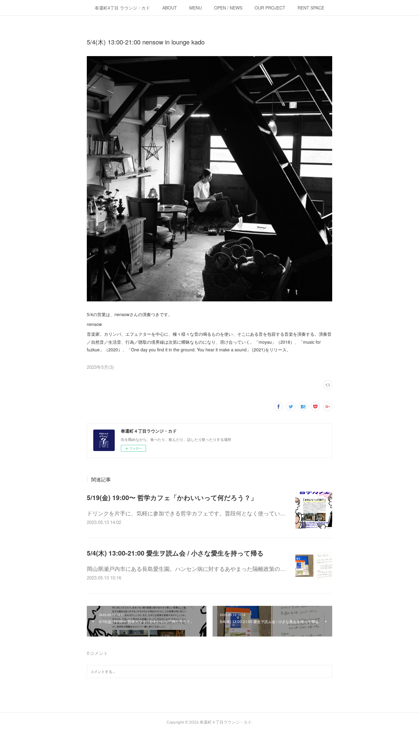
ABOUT (169, 8)
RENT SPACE (311, 8)
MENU (195, 8)
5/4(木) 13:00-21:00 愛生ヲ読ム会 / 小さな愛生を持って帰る (175, 552)
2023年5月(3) (100, 367)
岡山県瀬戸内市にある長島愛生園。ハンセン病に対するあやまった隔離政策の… (186, 568)
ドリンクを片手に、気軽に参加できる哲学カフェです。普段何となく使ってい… (186, 513)
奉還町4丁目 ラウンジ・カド (122, 8)
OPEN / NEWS (228, 8)
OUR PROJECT (270, 8)
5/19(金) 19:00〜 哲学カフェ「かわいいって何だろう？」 (172, 497)
